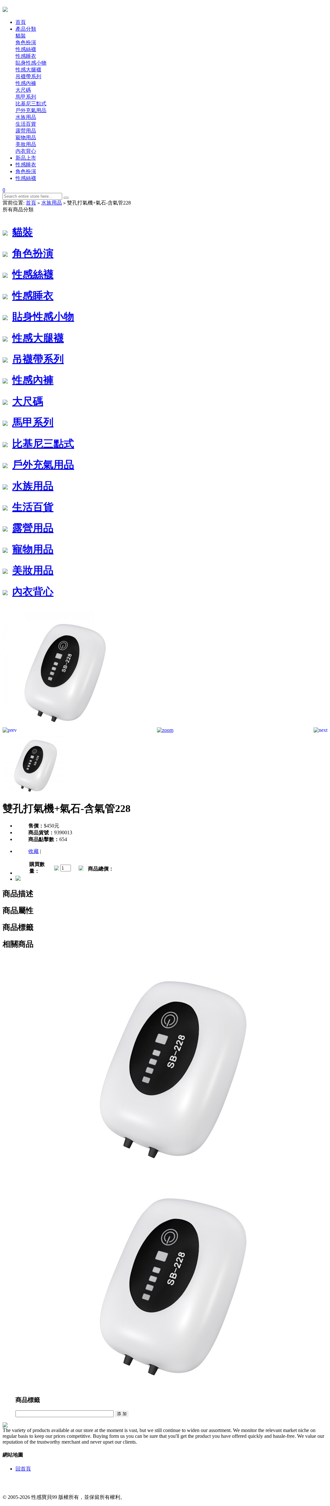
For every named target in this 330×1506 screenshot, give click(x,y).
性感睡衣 (25, 56)
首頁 (31, 202)
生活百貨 (25, 124)
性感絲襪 (25, 49)
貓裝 (20, 35)
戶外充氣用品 (30, 110)
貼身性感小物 (30, 63)
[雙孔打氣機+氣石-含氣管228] (61, 725)
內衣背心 (25, 151)
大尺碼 (23, 90)
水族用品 (25, 117)
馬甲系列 (25, 97)
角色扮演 (25, 42)
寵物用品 (25, 137)
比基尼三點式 (30, 103)
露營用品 (25, 130)
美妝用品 (25, 144)
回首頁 (23, 1468)
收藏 (33, 851)
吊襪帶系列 (28, 76)
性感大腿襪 (28, 69)
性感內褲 (25, 83)
